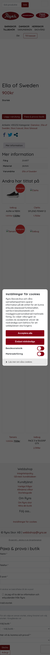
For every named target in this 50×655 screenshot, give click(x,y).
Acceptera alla (25, 333)
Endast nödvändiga (25, 341)
